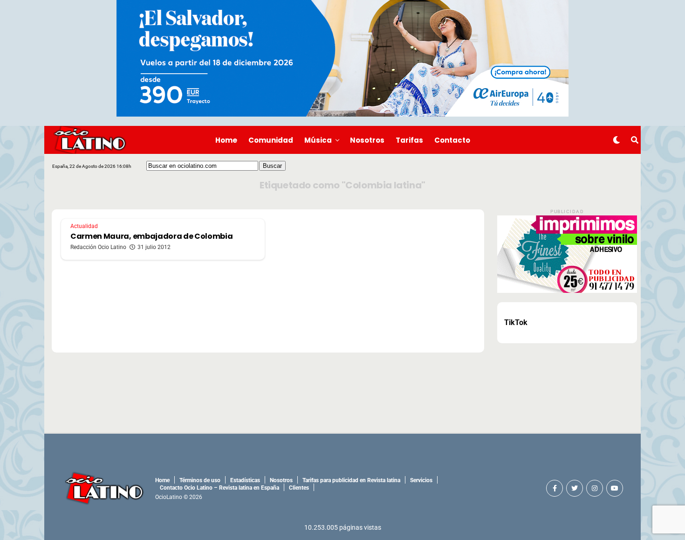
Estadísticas (245, 480)
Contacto (452, 140)
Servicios (421, 480)
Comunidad (270, 140)
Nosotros (367, 140)
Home (226, 140)
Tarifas (409, 140)
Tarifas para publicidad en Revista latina (351, 480)
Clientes (299, 488)
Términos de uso (199, 480)
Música (318, 140)
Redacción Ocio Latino (98, 247)
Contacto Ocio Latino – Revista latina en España (219, 488)
